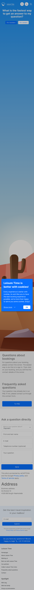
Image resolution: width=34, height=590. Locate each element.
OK (27, 307)
